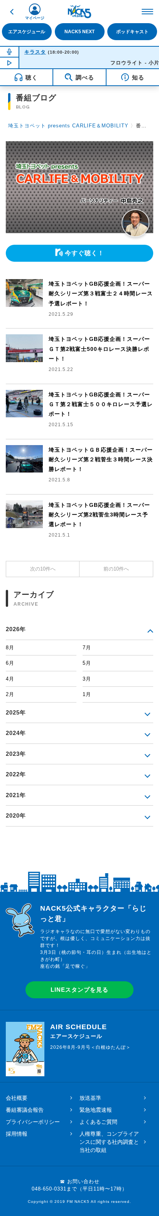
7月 (87, 647)
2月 (10, 694)
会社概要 (16, 1098)
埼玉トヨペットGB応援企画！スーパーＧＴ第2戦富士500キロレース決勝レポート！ (99, 348)
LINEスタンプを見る (79, 989)
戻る (11, 11)
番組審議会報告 (25, 1110)
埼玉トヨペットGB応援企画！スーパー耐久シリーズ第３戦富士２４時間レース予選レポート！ (101, 293)
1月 (87, 694)
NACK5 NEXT (79, 31)
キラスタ (35, 52)
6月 (10, 663)
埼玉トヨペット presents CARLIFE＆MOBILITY (68, 126)
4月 (10, 679)
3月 (87, 679)
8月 (10, 647)
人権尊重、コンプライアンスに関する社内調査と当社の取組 (109, 1142)
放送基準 (90, 1098)
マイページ (34, 18)
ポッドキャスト (132, 31)
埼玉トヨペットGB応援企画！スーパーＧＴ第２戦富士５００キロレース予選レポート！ (101, 404)
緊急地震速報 (96, 1110)
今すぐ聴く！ (84, 253)
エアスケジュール (26, 31)
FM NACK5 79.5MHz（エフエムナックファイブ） (79, 11)
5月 (87, 663)
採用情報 (16, 1134)
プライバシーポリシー (33, 1122)
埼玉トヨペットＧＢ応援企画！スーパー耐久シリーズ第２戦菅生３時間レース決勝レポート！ (101, 459)
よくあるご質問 (98, 1122)
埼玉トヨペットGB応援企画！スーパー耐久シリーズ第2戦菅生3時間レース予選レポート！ (99, 514)
